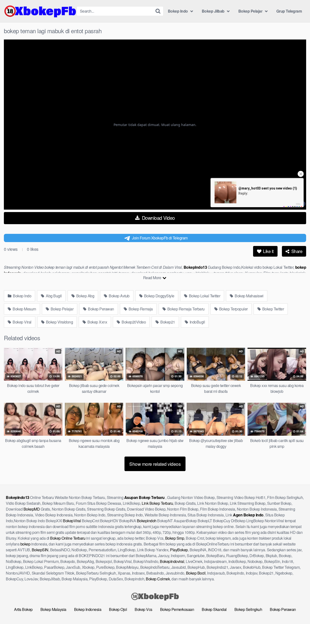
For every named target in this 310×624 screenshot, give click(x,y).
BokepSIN (40, 550)
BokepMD (31, 509)
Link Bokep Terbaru (157, 503)
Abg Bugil (53, 296)
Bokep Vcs (143, 609)
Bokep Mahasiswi (249, 296)
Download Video (157, 217)
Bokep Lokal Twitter (204, 296)
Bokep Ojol (118, 609)
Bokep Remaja (140, 309)
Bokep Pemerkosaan (177, 609)
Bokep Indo (178, 11)
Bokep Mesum (24, 309)
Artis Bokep (23, 609)
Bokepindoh (146, 520)
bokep (25, 544)
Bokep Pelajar (250, 11)
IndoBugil (197, 322)
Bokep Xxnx (97, 322)
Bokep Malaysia (53, 609)
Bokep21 (167, 322)
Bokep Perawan (100, 309)
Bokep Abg (84, 296)
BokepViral (72, 520)
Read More (152, 277)
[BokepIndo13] (40, 11)
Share (296, 251)
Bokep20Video (133, 322)
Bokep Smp (174, 538)
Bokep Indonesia (87, 609)
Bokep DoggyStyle (158, 296)
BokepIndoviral (172, 561)
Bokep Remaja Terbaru (185, 309)
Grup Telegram (289, 11)
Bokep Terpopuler (233, 309)
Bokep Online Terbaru (67, 538)
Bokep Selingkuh (248, 609)
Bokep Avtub (119, 296)
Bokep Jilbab (213, 11)
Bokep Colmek (158, 579)
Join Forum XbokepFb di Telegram (160, 238)
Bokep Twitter (272, 309)
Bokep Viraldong (59, 322)
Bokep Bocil (196, 573)
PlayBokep (179, 550)
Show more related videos (155, 463)
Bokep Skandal (214, 609)
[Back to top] (297, 608)
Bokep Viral (21, 322)
